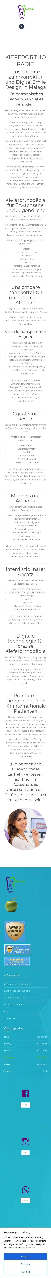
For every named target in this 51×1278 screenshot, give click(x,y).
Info (25, 1105)
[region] (25, 1253)
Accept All (25, 1256)
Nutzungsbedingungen (17, 991)
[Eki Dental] (25, 12)
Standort (9, 1018)
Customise (25, 1264)
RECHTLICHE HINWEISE (15, 1005)
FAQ (6, 1011)
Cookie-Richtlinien (14, 998)
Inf (25, 1153)
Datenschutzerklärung (17, 984)
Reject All (25, 1271)
